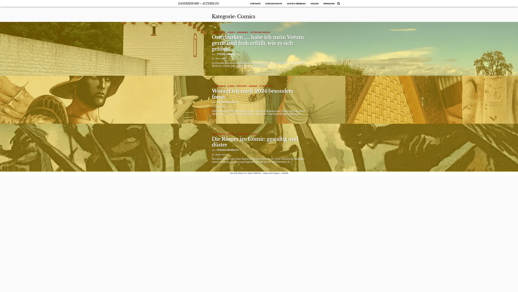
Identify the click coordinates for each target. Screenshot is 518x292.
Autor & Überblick (296, 3)
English (315, 3)
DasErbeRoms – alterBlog (198, 3)
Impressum (329, 3)
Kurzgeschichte (273, 3)
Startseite (255, 3)
